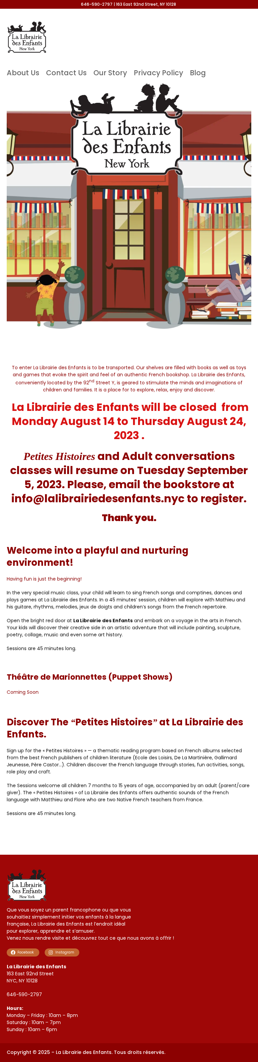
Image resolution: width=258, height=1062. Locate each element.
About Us (23, 73)
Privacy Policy (158, 73)
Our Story (110, 73)
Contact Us (66, 73)
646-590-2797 (24, 994)
